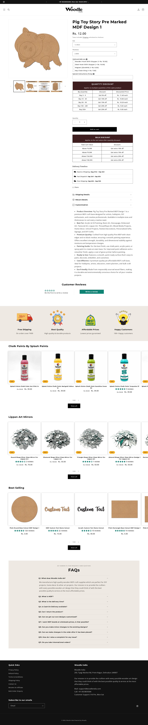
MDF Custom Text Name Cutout (58, 528)
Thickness (75, 50)
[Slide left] (11, 86)
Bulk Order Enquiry (16, 691)
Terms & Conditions (16, 677)
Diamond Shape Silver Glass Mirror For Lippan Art (57, 458)
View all (74, 406)
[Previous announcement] (46, 2)
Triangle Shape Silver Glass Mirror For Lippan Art (91, 458)
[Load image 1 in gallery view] (19, 86)
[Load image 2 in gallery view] (31, 86)
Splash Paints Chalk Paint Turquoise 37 (124, 386)
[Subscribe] (42, 705)
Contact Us (12, 684)
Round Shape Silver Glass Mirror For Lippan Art (24, 458)
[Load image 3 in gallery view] (44, 86)
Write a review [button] (91, 292)
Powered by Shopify (80, 720)
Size (73, 41)
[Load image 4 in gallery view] (56, 86)
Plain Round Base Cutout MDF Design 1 (24, 528)
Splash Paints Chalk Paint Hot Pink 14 (24, 386)
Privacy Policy (14, 670)
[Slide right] (65, 86)
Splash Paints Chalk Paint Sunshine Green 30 (91, 387)
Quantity (75, 118)
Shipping (85, 37)
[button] (4, 9)
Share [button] (77, 187)
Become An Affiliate (16, 687)
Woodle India (70, 720)
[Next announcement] (101, 2)
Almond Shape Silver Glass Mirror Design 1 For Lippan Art (124, 458)
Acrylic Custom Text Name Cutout (91, 528)
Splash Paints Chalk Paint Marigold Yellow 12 (58, 387)
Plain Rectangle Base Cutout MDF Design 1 (124, 528)
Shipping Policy (14, 680)
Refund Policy (14, 673)
